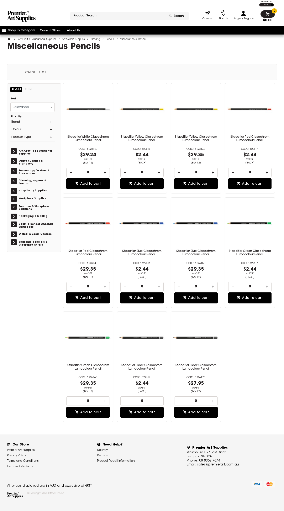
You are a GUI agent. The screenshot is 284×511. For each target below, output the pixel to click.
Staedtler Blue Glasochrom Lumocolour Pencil (142, 253)
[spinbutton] (88, 172)
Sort (13, 99)
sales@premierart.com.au (218, 464)
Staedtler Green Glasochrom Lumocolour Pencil (250, 253)
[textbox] (117, 16)
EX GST (266, 5)
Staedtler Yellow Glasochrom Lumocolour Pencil (142, 139)
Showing (36, 72)
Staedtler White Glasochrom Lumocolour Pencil (88, 139)
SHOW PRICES (266, 2)
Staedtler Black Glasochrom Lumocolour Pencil (141, 367)
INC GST (272, 5)
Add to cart (90, 184)
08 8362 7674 (209, 460)
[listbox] (32, 107)
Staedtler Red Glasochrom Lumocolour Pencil (249, 139)
